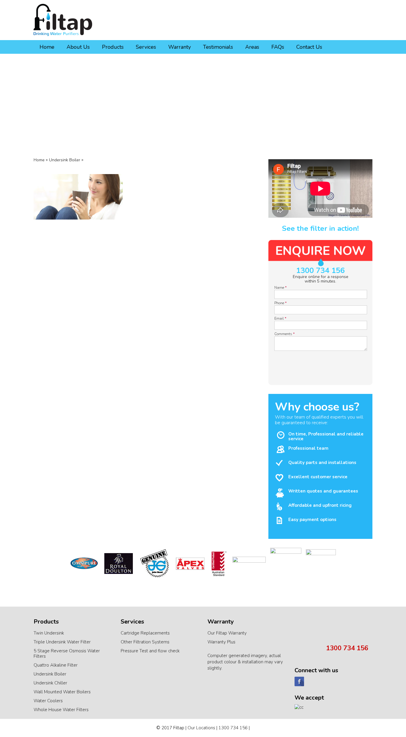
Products (113, 46)
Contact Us (309, 46)
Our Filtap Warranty (227, 633)
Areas (252, 46)
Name (280, 287)
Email (280, 318)
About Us (78, 46)
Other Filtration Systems (145, 642)
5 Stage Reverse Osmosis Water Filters (67, 653)
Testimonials (218, 46)
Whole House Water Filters (61, 710)
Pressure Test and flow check (150, 651)
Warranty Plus (221, 642)
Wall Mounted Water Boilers (62, 692)
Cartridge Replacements (145, 633)
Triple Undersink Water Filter (62, 642)
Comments (284, 334)
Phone (280, 303)
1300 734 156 (320, 271)
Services (146, 46)
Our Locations (201, 728)
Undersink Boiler (50, 674)
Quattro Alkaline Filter (56, 665)
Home (47, 46)
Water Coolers (48, 701)
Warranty (179, 46)
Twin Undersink (49, 633)
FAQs (277, 46)
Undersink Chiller (50, 683)
